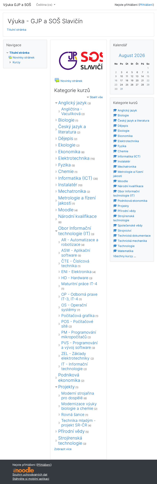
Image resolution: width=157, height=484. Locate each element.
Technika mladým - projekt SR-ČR (78, 422)
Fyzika (64, 165)
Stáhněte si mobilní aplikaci (30, 479)
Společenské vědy (130, 225)
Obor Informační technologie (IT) (74, 231)
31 (121, 89)
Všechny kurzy (123, 256)
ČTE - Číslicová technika (75, 263)
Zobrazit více (63, 449)
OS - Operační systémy (74, 307)
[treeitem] (25, 53)
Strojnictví (124, 230)
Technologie (126, 246)
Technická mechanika (132, 241)
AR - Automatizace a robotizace (79, 242)
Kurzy (16, 62)
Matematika (125, 251)
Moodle (66, 209)
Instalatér (67, 184)
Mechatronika (72, 191)
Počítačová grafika (78, 315)
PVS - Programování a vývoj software (79, 345)
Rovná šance (72, 414)
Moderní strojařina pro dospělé (77, 395)
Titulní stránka (16, 29)
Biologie (66, 120)
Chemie (66, 171)
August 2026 (132, 55)
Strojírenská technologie (70, 440)
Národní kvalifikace (77, 216)
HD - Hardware (74, 277)
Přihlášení (146, 5)
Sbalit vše (96, 97)
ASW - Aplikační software (75, 252)
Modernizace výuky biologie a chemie (79, 406)
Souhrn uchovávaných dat (29, 474)
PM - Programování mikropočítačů (78, 334)
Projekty (66, 386)
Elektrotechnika (74, 158)
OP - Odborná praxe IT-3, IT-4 (79, 296)
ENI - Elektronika (76, 271)
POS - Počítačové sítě (77, 323)
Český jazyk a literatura (72, 129)
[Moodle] (23, 469)
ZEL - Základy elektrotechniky (76, 356)
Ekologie (66, 145)
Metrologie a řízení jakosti (77, 200)
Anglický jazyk (72, 102)
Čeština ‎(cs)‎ (44, 5)
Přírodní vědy (71, 431)
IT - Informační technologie (74, 366)
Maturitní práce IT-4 (79, 283)
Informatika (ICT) (75, 178)
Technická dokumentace (134, 235)
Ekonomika (69, 151)
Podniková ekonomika (69, 377)
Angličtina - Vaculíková (71, 111)
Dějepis (65, 138)
